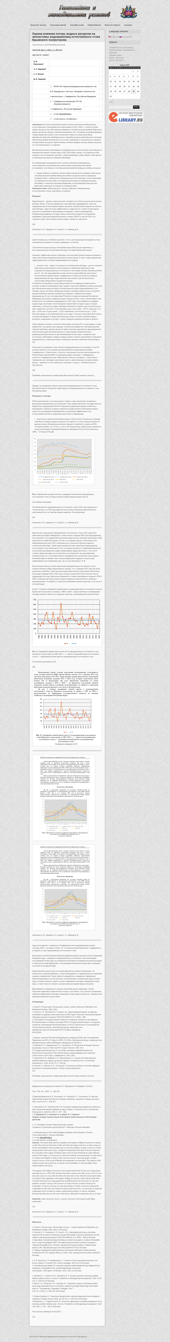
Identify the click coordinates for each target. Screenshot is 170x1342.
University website (58, 25)
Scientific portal (77, 25)
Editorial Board (94, 25)
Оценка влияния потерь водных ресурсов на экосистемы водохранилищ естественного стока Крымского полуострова (66, 36)
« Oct (111, 102)
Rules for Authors (112, 25)
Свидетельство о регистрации (121, 47)
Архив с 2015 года (116, 58)
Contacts (128, 25)
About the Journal (38, 25)
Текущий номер (115, 55)
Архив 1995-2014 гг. (116, 60)
